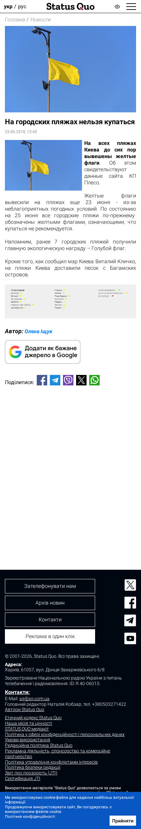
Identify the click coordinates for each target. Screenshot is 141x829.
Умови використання (27, 739)
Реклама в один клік (50, 636)
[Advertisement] (70, 466)
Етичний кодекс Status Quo (33, 717)
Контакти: (17, 692)
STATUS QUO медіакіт (27, 728)
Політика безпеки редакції (32, 767)
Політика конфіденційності (30, 816)
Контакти (50, 619)
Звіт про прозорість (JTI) (31, 772)
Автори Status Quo (24, 709)
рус (22, 6)
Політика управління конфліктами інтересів (51, 762)
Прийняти (122, 820)
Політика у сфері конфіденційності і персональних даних (65, 734)
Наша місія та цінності (28, 723)
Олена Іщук (38, 331)
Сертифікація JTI (22, 778)
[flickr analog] (70, 316)
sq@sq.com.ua (34, 698)
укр (8, 6)
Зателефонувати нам (50, 586)
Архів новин (50, 603)
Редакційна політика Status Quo (38, 745)
